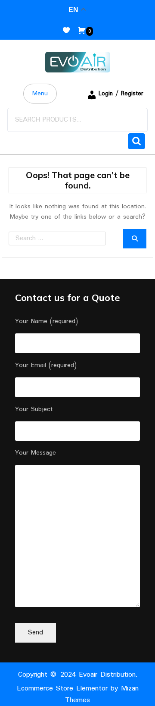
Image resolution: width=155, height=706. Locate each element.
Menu (40, 93)
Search (136, 141)
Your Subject (34, 409)
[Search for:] (66, 238)
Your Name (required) (46, 321)
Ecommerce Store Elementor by (78, 694)
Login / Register (121, 93)
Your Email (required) (46, 365)
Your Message (35, 453)
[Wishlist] (70, 31)
